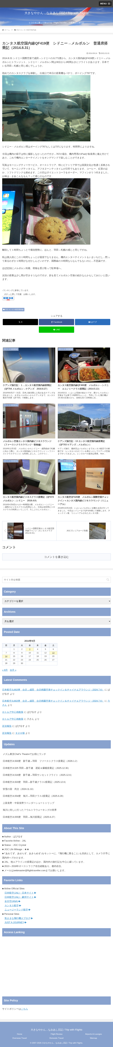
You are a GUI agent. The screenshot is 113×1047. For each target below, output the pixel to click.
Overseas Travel (19, 1038)
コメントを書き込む (56, 556)
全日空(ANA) (11, 901)
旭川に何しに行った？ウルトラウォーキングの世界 (30, 810)
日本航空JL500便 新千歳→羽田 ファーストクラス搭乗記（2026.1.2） (41, 761)
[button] (107, 579)
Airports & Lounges (93, 1034)
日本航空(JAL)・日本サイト (19, 893)
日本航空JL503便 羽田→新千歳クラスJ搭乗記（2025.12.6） (35, 782)
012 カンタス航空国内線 (14, 309)
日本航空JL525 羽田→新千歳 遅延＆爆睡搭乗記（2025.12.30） (36, 768)
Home (19, 1034)
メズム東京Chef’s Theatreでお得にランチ (24, 754)
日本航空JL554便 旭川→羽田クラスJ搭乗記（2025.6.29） (34, 796)
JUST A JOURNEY (14, 922)
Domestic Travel (56, 1038)
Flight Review (56, 1034)
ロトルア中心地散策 (12, 712)
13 (53, 653)
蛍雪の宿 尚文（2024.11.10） (19, 789)
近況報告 (7, 726)
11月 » (13, 670)
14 (6, 656)
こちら (24, 1009)
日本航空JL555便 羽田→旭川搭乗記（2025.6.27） (30, 817)
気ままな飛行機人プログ (17, 918)
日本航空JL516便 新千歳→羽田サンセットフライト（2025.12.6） (38, 775)
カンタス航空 (12, 905)
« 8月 (5, 670)
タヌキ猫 (20, 733)
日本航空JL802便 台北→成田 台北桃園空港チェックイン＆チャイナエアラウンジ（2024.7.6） (53, 689)
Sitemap (93, 1038)
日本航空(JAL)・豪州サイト (19, 897)
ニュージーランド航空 (16, 909)
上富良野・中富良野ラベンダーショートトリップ (28, 803)
